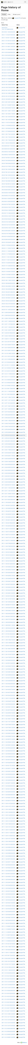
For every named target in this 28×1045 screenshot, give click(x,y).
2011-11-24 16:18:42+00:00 (8, 651)
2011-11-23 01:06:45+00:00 (8, 841)
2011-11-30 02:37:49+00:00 (8, 584)
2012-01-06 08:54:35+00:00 (8, 295)
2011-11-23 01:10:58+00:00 (8, 835)
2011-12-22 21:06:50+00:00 (8, 336)
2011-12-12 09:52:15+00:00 (8, 385)
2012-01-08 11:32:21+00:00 (8, 280)
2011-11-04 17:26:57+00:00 (8, 946)
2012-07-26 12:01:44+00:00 (8, 172)
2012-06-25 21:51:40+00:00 (8, 195)
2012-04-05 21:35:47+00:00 (8, 227)
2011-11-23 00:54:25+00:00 (8, 865)
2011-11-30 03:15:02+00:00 (8, 561)
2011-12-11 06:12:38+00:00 (8, 394)
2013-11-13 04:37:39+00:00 (8, 35)
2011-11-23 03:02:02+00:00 (8, 777)
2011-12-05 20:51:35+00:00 (8, 441)
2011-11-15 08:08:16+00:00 (8, 926)
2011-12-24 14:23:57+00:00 (8, 330)
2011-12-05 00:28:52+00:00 (8, 444)
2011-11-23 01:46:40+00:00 (8, 809)
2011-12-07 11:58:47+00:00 (8, 397)
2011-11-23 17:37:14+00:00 (8, 721)
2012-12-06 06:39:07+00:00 (8, 108)
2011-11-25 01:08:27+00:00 (8, 640)
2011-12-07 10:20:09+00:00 (8, 409)
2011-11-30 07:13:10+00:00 (8, 534)
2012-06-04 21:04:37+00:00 (8, 207)
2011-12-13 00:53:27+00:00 (8, 368)
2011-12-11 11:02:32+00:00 (8, 391)
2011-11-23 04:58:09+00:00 (8, 756)
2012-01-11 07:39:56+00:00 (8, 254)
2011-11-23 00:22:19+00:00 (8, 917)
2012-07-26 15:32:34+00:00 (8, 169)
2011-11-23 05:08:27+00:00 (8, 736)
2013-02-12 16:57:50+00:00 (8, 72)
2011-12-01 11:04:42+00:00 (8, 488)
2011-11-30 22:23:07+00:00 (8, 514)
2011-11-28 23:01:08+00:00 (8, 616)
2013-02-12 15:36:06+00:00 (8, 75)
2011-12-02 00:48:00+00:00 (8, 482)
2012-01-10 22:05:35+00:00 (8, 262)
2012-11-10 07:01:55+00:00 (8, 122)
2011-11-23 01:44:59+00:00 (8, 815)
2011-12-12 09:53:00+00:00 (8, 379)
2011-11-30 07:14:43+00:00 (8, 528)
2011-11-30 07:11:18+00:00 (8, 540)
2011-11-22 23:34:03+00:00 (8, 920)
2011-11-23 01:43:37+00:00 (8, 818)
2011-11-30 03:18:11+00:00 (8, 558)
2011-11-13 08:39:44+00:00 (8, 941)
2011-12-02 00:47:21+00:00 (8, 485)
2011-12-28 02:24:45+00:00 (8, 315)
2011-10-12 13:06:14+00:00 (8, 1014)
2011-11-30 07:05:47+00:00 (8, 549)
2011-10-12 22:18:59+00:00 (8, 1005)
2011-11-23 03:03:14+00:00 (8, 771)
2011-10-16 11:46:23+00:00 (8, 970)
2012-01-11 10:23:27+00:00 (8, 248)
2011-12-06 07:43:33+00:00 (8, 423)
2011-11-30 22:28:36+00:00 (8, 508)
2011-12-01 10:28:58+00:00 (8, 496)
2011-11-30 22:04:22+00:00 (8, 526)
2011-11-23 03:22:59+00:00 (8, 762)
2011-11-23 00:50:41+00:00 (8, 876)
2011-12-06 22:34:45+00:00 (8, 417)
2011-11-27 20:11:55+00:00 (8, 637)
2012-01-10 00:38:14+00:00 (8, 274)
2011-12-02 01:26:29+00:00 (8, 461)
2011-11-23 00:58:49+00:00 (8, 847)
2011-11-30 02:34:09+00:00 (8, 590)
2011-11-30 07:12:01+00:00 (8, 537)
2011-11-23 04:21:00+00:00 (8, 759)
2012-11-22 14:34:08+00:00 (8, 116)
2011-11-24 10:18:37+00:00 (8, 654)
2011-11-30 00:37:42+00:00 (8, 596)
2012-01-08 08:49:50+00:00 (8, 283)
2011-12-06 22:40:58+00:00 (8, 414)
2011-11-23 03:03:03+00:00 (8, 774)
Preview (4, 14)
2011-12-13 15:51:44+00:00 (8, 356)
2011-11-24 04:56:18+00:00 (8, 672)
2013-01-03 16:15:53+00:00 (8, 96)
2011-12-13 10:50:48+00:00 (8, 359)
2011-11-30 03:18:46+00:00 (8, 555)
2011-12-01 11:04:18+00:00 (8, 490)
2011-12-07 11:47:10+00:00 (8, 400)
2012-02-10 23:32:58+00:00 (8, 236)
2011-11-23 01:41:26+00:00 (8, 821)
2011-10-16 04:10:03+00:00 (8, 979)
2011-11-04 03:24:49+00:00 (8, 949)
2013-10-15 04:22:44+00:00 (8, 58)
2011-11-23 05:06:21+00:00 (8, 742)
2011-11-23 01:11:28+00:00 (8, 832)
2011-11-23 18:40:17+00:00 (8, 718)
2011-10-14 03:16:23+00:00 (8, 993)
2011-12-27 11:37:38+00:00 (8, 324)
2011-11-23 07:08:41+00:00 (8, 727)
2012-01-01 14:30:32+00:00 (8, 309)
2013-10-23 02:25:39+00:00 (8, 55)
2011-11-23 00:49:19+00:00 (8, 882)
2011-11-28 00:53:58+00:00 (8, 622)
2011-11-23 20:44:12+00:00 (8, 715)
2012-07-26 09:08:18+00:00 (8, 181)
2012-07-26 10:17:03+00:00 (8, 178)
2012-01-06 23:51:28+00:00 (8, 292)
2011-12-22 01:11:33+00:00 (8, 338)
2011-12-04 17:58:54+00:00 (8, 449)
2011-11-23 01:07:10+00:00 (8, 838)
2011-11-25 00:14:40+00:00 (8, 645)
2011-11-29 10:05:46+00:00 (8, 602)
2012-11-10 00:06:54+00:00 (8, 125)
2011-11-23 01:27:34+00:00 (8, 827)
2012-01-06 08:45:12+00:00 (8, 298)
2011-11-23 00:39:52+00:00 (8, 911)
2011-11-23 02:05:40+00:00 (8, 791)
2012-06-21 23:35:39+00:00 (8, 201)
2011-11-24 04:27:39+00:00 (8, 692)
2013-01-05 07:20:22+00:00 (8, 87)
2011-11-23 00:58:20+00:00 (8, 856)
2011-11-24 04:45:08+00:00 (8, 680)
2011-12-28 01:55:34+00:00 (8, 318)
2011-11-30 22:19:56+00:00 (8, 523)
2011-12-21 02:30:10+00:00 (8, 350)
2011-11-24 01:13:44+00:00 (8, 698)
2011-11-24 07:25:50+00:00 (8, 657)
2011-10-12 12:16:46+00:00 (8, 1019)
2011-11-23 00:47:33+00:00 (8, 891)
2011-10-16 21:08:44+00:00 (8, 967)
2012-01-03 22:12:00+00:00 (8, 306)
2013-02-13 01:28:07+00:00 (8, 67)
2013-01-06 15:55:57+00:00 (8, 84)
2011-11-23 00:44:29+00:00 (8, 900)
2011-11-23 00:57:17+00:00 (8, 862)
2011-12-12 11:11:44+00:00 (8, 376)
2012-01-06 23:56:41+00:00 (8, 286)
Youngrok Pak (17, 18)
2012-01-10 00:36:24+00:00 (8, 277)
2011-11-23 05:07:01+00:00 (8, 739)
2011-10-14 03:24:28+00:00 (8, 990)
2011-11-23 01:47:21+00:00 (8, 806)
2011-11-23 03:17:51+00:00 (8, 765)
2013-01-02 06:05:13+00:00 (8, 99)
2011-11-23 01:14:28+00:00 (8, 829)
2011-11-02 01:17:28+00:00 (8, 952)
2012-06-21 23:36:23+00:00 (8, 198)
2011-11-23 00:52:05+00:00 (8, 870)
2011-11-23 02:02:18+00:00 (8, 797)
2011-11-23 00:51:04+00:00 (8, 873)
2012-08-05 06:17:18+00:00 (8, 146)
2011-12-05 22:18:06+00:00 (8, 438)
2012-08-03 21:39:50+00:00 (8, 154)
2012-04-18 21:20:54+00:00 (8, 222)
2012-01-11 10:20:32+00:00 (8, 251)
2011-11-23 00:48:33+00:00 (8, 888)
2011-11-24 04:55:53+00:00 (8, 675)
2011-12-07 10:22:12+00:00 (8, 406)
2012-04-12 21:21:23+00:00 (8, 224)
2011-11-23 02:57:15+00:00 (8, 783)
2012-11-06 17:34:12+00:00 (8, 134)
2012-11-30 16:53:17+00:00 (8, 113)
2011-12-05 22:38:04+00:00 (8, 432)
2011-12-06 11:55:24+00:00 (8, 420)
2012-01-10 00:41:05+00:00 (8, 268)
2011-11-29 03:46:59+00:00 (8, 607)
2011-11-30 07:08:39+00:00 (8, 546)
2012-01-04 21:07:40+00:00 (8, 303)
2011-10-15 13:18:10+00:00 (8, 987)
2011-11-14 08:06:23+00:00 (8, 938)
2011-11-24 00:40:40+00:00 (8, 704)
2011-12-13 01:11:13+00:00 (8, 365)
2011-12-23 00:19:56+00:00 (8, 333)
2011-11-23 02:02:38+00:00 (8, 794)
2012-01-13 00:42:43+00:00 (8, 245)
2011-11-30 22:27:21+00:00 (8, 511)
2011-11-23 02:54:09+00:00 (8, 786)
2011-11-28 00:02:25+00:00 (8, 631)
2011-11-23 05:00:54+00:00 (8, 754)
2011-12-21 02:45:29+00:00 (8, 347)
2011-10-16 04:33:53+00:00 (8, 973)
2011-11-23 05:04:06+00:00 (8, 751)
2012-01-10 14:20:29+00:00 (8, 265)
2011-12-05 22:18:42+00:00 (8, 435)
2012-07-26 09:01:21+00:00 (8, 184)
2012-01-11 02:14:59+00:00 (8, 257)
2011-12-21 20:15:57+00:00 (8, 341)
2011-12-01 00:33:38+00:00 (8, 499)
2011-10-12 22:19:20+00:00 (8, 1002)
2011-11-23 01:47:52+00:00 (8, 803)
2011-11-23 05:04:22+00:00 (8, 748)
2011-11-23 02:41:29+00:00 (8, 789)
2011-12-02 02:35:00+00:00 (8, 458)
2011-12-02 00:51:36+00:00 (8, 476)
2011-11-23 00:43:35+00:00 (8, 908)
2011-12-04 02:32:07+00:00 (8, 452)
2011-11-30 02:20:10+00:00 (8, 593)
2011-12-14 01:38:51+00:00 (8, 353)
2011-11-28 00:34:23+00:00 (8, 628)
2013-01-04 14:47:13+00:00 (8, 90)
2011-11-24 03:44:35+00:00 (8, 695)
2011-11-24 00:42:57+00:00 (8, 701)
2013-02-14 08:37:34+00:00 (8, 61)
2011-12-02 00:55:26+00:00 (8, 464)
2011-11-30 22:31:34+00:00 (8, 505)
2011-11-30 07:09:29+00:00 (8, 543)
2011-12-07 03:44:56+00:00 (8, 412)
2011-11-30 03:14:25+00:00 (8, 563)
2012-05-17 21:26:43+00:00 (8, 213)
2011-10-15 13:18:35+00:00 (8, 981)
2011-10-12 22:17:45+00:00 (8, 1008)
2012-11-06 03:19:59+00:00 (8, 143)
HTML (9, 14)
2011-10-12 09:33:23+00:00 (8, 1031)
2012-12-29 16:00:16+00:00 (8, 102)
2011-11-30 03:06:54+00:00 (8, 566)
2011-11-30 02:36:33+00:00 (8, 587)
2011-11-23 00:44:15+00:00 (8, 903)
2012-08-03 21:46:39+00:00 (8, 151)
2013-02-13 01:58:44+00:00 (8, 64)
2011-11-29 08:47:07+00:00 (8, 604)
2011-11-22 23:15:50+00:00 (8, 923)
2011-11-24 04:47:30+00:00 (8, 677)
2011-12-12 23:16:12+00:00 (8, 371)
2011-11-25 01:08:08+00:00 (8, 642)
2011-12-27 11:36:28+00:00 (8, 327)
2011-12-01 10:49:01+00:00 (8, 493)
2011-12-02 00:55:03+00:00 (8, 467)
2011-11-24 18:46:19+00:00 (8, 648)
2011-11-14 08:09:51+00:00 (8, 932)
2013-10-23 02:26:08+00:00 (8, 52)
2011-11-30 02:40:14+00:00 (8, 581)
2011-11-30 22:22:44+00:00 (8, 517)
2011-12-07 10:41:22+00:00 (8, 403)
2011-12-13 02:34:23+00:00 (8, 362)
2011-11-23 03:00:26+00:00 (8, 780)
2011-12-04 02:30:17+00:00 (8, 455)
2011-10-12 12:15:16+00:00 (8, 1022)
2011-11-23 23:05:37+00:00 (8, 713)
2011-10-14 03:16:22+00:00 (8, 996)
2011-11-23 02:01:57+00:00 (8, 800)
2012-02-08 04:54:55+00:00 (8, 239)
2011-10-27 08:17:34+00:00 (8, 955)
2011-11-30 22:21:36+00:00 (8, 520)
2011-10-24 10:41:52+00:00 (8, 961)
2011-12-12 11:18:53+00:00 (8, 374)
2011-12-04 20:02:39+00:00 (8, 447)
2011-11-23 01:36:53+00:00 (8, 824)
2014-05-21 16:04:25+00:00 (8, 32)
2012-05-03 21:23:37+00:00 (8, 216)
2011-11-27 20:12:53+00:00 (8, 634)
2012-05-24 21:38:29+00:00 (8, 210)
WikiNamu (24, 1042)
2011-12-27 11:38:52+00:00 (8, 321)
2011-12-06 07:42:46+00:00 (8, 426)
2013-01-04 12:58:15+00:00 (8, 93)
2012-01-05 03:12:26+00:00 (8, 300)
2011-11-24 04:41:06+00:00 (8, 686)
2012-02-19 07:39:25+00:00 (8, 233)
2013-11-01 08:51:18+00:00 (8, 46)
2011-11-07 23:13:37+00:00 (8, 943)
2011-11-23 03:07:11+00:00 (8, 768)
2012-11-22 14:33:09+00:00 (8, 119)
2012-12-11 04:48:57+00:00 (8, 105)
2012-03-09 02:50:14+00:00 (8, 230)
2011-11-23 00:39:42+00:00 (8, 914)
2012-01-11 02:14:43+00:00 (8, 260)
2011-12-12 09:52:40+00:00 (8, 382)
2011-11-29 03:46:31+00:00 (8, 610)
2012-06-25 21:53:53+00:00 (8, 192)
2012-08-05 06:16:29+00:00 (8, 149)
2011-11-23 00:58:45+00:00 (8, 850)
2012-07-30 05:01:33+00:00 (8, 157)
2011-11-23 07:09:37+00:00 (8, 724)
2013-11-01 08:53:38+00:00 (8, 43)
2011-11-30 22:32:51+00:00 (8, 502)
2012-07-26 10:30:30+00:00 (8, 175)
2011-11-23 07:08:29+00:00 (8, 730)
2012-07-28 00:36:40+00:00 (8, 163)
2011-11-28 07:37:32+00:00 (8, 619)
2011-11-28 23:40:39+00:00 (8, 613)
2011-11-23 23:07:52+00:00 (8, 710)
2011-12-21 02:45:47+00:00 (8, 344)
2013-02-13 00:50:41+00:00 (8, 70)
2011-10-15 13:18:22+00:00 (8, 984)
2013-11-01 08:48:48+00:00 (8, 49)
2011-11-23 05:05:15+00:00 (8, 745)
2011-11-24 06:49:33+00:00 (8, 660)
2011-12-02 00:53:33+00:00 (8, 470)
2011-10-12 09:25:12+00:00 (8, 1034)
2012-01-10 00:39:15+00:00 (8, 271)
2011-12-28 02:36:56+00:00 (8, 312)
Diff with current (16, 14)
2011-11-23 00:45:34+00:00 (8, 894)
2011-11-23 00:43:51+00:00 (8, 905)
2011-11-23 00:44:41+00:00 (8, 897)
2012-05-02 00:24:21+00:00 (8, 219)
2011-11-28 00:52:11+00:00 (8, 625)
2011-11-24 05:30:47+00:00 (8, 666)
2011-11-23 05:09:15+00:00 (8, 733)
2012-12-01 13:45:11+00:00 (8, 110)
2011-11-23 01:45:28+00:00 (8, 812)
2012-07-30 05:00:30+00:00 (8, 160)
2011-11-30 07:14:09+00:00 (8, 531)
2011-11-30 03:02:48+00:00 (8, 572)
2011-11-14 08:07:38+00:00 (8, 935)
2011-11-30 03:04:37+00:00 (8, 569)
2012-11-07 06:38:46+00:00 (8, 131)
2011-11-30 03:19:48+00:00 (8, 552)
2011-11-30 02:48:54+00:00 (8, 578)
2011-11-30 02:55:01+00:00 (8, 575)
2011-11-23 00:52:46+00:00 (8, 867)
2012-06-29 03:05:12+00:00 (8, 189)
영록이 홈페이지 (8, 2)
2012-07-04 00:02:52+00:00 (8, 186)
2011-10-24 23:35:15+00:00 (8, 958)
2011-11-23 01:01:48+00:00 (8, 844)
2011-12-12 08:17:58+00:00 (8, 388)
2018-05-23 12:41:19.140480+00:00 (7, 28)
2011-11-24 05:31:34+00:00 (8, 663)
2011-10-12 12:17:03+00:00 (8, 1017)
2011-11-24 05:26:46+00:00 (8, 669)
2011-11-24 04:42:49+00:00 (8, 683)
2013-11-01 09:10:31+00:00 (8, 40)
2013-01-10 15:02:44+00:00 (8, 78)
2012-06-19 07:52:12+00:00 (8, 204)
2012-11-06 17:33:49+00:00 (8, 137)
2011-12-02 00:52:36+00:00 (8, 473)
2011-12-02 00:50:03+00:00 (8, 479)
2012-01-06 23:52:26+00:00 (8, 289)
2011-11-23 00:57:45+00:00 (8, 859)
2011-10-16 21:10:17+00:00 (8, 964)
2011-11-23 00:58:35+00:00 (8, 853)
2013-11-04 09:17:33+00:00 (8, 37)
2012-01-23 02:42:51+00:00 (8, 242)
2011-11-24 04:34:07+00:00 (8, 689)
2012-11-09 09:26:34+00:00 (8, 128)
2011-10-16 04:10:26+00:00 (8, 976)
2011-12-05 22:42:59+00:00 (8, 429)
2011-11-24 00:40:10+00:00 (8, 707)
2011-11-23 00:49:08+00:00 (8, 885)
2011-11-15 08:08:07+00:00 (8, 929)
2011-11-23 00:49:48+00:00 (8, 879)
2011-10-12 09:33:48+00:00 (8, 1028)
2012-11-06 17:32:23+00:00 (8, 140)
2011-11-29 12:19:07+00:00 (8, 599)
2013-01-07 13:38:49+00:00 (8, 81)
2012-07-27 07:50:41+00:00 (8, 166)
